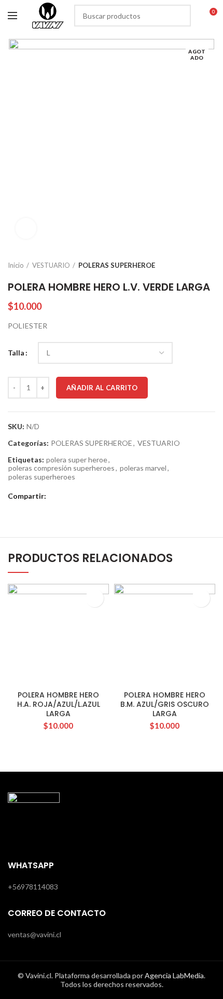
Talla (16, 352)
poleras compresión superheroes (61, 468)
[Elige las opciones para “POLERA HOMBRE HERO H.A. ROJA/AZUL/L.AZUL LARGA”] (95, 598)
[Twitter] (69, 496)
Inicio (16, 265)
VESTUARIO (51, 265)
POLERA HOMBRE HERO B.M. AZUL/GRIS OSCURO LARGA (164, 704)
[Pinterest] (82, 496)
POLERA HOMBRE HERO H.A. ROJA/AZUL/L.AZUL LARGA (58, 704)
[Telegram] (108, 496)
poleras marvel (143, 468)
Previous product (189, 265)
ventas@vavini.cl (34, 934)
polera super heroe (76, 460)
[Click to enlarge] (26, 228)
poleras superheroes (41, 477)
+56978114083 (33, 886)
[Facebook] (56, 496)
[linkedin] (95, 496)
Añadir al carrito (101, 388)
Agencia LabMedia (174, 975)
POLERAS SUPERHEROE (116, 265)
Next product (210, 265)
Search (177, 15)
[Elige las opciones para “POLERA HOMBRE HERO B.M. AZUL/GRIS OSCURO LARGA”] (201, 598)
